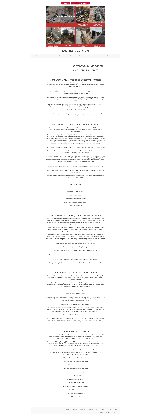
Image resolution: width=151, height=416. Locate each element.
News (89, 56)
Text (77, 3)
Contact (109, 56)
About (99, 56)
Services (47, 56)
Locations (70, 56)
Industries (58, 56)
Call (73, 3)
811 (80, 56)
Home (37, 56)
